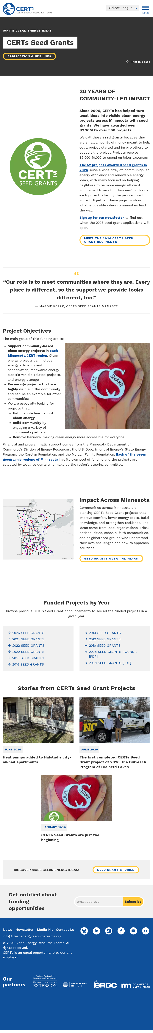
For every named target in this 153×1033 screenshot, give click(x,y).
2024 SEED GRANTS (28, 639)
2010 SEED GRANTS (105, 645)
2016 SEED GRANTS (28, 664)
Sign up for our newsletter (101, 217)
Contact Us (65, 929)
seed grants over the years (111, 558)
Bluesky (84, 931)
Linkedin (96, 931)
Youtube (133, 931)
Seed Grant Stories (116, 870)
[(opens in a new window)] (44, 981)
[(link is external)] (38, 529)
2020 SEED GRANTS (28, 652)
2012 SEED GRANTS (105, 639)
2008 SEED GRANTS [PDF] (110, 663)
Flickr (145, 931)
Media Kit (45, 929)
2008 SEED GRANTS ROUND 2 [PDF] (113, 654)
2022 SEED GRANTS (28, 645)
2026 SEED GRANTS (28, 633)
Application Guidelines (29, 56)
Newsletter (24, 929)
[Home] (27, 9)
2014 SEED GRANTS (105, 633)
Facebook (121, 931)
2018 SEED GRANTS (28, 658)
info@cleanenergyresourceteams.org (32, 936)
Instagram (109, 931)
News (7, 929)
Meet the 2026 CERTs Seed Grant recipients (108, 240)
